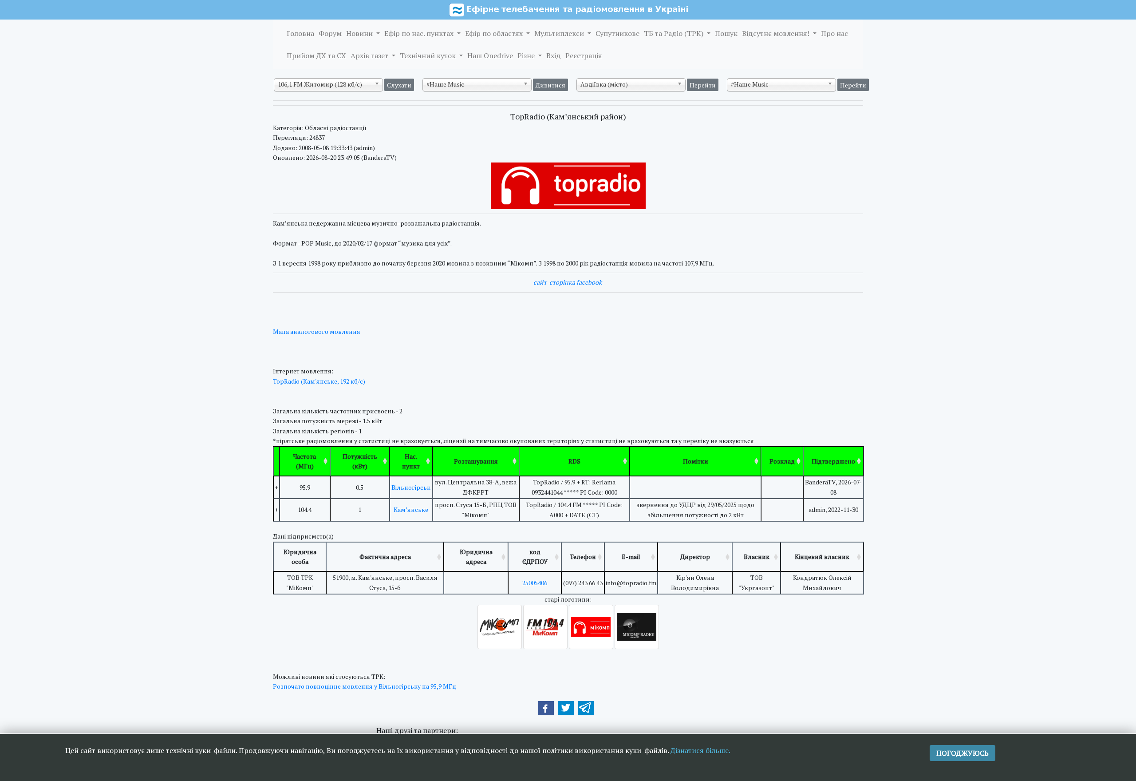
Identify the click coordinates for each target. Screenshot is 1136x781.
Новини (360, 33)
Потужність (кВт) (360, 461)
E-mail (631, 556)
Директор (695, 556)
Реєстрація (583, 55)
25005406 (534, 583)
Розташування (476, 461)
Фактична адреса (385, 556)
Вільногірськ (410, 487)
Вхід (553, 55)
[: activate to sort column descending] (276, 461)
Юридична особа (300, 556)
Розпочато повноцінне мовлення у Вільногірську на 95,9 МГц (364, 686)
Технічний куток (429, 55)
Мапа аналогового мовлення (316, 331)
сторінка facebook (575, 282)
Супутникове (617, 33)
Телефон (583, 556)
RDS (574, 461)
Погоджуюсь (962, 753)
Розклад (782, 461)
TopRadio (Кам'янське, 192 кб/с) (319, 381)
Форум (330, 33)
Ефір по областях (495, 33)
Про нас (834, 33)
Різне (526, 55)
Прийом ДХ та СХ (316, 55)
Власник (756, 556)
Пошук (726, 33)
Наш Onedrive (490, 55)
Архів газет (370, 55)
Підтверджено (833, 461)
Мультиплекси (560, 33)
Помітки (695, 461)
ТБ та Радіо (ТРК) (674, 33)
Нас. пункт (411, 461)
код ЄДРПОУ (535, 556)
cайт (540, 282)
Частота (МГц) (304, 461)
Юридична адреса (476, 556)
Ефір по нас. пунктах (419, 33)
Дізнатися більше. (700, 750)
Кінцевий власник (822, 556)
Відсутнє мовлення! (776, 33)
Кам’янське (411, 509)
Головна (300, 33)
